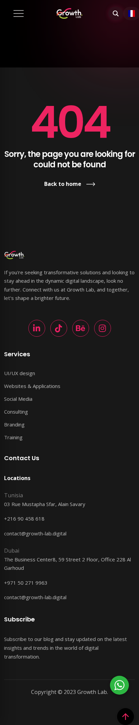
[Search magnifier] (115, 13)
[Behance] (80, 328)
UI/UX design (19, 373)
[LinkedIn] (36, 328)
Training (13, 437)
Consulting (16, 411)
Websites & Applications (32, 386)
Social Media (18, 398)
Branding (14, 424)
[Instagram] (102, 328)
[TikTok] (58, 328)
